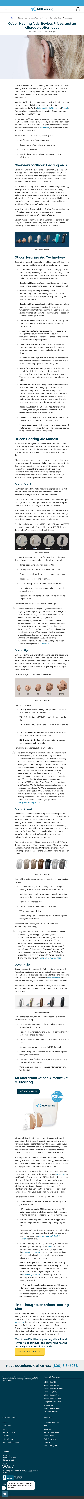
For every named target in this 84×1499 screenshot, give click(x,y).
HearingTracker (53, 977)
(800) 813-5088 (65, 1365)
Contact (5, 1422)
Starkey (54, 108)
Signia (48, 108)
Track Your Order (9, 1432)
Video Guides (49, 1435)
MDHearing (44, 127)
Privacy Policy (7, 1439)
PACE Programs (50, 1439)
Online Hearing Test (51, 1422)
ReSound (41, 108)
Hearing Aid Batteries (52, 1408)
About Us (47, 1429)
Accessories (48, 1405)
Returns (5, 1435)
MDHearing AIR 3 (50, 1392)
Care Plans (6, 1426)
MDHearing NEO (50, 1382)
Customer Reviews (51, 1411)
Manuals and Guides (52, 1432)
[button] (6, 9)
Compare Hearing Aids (52, 1402)
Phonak (65, 108)
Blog (12, 18)
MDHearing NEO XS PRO (53, 1388)
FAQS (4, 1429)
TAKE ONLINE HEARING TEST (29, 1352)
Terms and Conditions (10, 1442)
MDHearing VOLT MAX (32, 1252)
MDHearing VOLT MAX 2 (53, 1398)
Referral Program (50, 1445)
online (49, 1246)
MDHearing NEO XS (51, 1385)
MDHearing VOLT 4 (51, 1395)
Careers (47, 1442)
